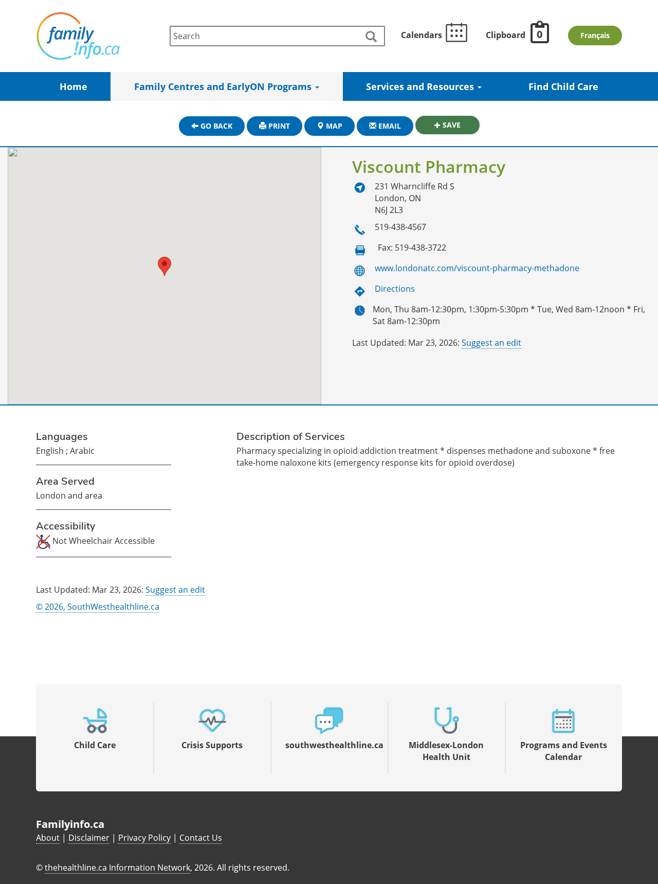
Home (73, 86)
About (48, 837)
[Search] (370, 37)
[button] (164, 266)
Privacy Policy (144, 837)
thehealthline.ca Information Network (117, 867)
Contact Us (200, 837)
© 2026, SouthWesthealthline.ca (97, 606)
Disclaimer (88, 837)
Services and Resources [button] (421, 86)
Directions (395, 288)
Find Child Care (563, 86)
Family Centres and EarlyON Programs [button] (224, 86)
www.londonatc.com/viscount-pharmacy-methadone (477, 268)
